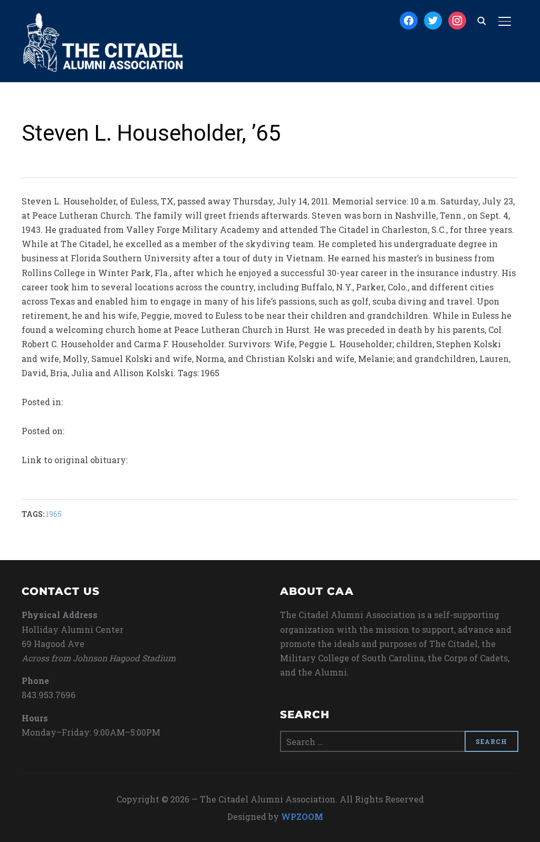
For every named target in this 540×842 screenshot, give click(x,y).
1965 (54, 514)
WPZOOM (302, 816)
